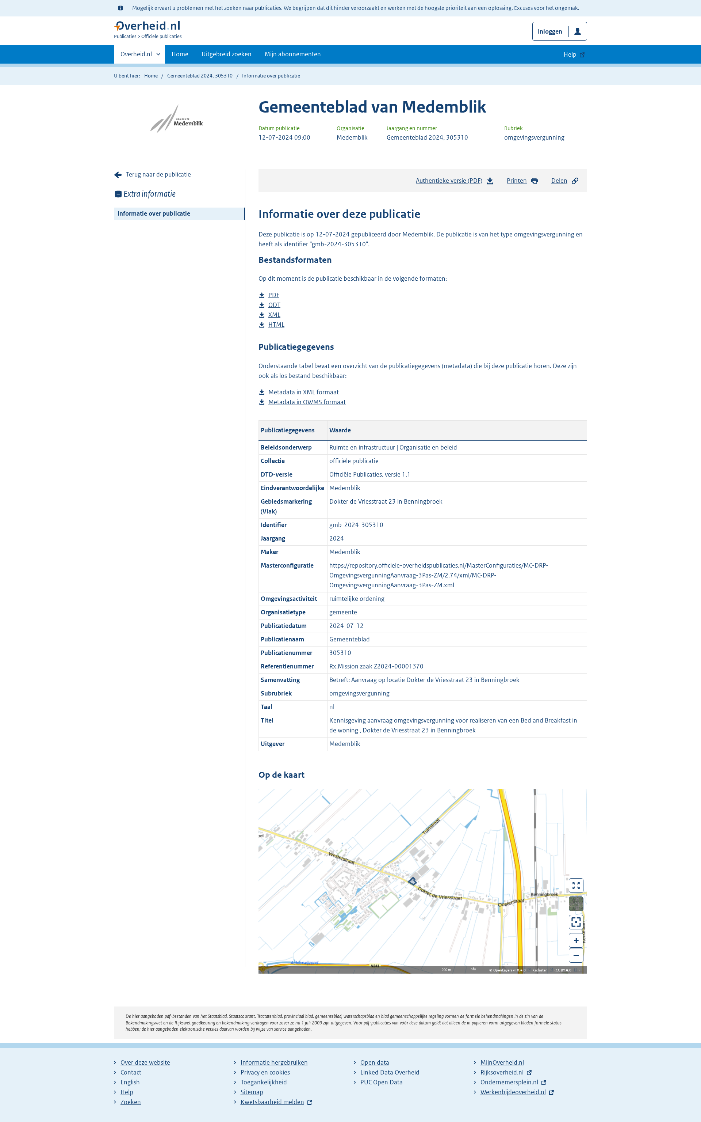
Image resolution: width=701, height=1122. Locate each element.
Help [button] (570, 54)
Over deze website (145, 1062)
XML (274, 315)
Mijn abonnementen (293, 54)
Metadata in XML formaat (303, 392)
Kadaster (541, 970)
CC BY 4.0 (565, 970)
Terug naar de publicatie (158, 174)
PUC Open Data (381, 1082)
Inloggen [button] (550, 31)
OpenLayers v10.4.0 (511, 970)
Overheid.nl (136, 56)
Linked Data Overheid (390, 1072)
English (130, 1082)
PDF (273, 295)
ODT (274, 305)
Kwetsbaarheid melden (272, 1102)
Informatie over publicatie (154, 213)
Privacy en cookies (265, 1072)
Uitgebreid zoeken (227, 54)
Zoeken (130, 1102)
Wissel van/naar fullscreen (576, 885)
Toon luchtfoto (576, 904)
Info (473, 969)
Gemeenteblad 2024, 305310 (200, 75)
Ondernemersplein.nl (509, 1082)
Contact (130, 1072)
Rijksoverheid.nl (502, 1072)
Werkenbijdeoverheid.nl (513, 1092)
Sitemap (252, 1092)
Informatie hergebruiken (274, 1062)
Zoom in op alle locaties (576, 922)
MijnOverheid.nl (502, 1062)
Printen (517, 181)
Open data (374, 1062)
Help (126, 1092)
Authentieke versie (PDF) (451, 183)
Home (180, 54)
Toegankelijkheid (264, 1082)
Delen (559, 181)
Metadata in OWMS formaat (307, 402)
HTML (276, 325)
